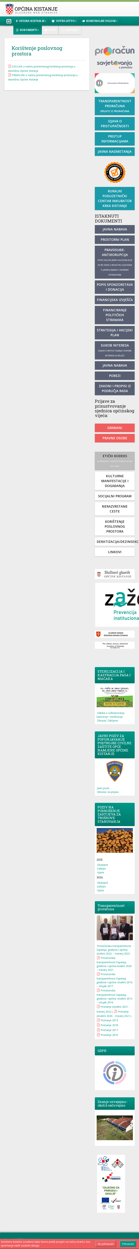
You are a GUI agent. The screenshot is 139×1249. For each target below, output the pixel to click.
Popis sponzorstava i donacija (115, 287)
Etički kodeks (115, 460)
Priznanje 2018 (109, 1025)
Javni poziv (103, 788)
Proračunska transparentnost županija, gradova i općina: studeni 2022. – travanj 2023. (114, 949)
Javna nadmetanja (115, 151)
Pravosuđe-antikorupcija (115, 262)
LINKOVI (114, 552)
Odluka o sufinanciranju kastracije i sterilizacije (111, 714)
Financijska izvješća (115, 300)
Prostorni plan (115, 239)
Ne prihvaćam (106, 1244)
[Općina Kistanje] (32, 9)
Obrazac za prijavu (108, 792)
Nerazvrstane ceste (115, 508)
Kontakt (72, 30)
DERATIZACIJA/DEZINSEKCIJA (116, 541)
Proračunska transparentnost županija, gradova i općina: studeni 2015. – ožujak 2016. (115, 996)
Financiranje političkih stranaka (115, 315)
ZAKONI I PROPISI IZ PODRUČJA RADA (115, 388)
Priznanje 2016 (109, 1035)
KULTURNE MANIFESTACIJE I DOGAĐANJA (115, 481)
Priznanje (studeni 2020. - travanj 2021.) (114, 1014)
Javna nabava (115, 229)
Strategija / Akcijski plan (115, 332)
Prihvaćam (128, 1244)
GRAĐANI (114, 428)
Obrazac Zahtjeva (107, 720)
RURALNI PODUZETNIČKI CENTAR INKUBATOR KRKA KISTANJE (115, 198)
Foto (52, 30)
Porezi (115, 375)
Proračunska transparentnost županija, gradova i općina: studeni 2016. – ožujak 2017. (115, 980)
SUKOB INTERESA (114, 350)
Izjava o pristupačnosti (115, 123)
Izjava (100, 872)
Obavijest (102, 864)
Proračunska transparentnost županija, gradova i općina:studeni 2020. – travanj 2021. (114, 964)
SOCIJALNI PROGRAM (115, 496)
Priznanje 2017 (109, 1030)
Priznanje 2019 (109, 1020)
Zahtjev (101, 868)
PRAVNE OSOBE (114, 438)
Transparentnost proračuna (114, 106)
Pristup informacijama (114, 138)
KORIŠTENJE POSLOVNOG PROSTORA (115, 526)
